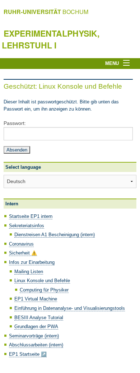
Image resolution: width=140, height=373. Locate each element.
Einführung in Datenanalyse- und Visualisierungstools (69, 308)
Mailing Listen (28, 271)
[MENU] (128, 63)
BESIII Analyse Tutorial (38, 317)
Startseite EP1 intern (30, 216)
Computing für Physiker (44, 290)
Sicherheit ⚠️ (23, 253)
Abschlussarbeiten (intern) (36, 345)
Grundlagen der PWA (36, 326)
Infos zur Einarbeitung (32, 262)
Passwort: (15, 123)
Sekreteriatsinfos (26, 225)
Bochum (46, 12)
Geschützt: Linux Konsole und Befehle (63, 86)
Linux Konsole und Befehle (42, 280)
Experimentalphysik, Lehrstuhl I (50, 39)
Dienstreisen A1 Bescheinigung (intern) (54, 234)
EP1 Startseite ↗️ (28, 354)
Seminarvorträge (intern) (34, 336)
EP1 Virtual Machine (35, 299)
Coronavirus (21, 244)
